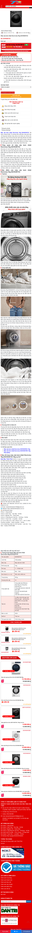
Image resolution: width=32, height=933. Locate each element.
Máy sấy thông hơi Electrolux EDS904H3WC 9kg (12, 745)
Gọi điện (6, 931)
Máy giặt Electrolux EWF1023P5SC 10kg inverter (12, 722)
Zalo (16, 931)
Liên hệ (2, 843)
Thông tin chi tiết (6, 128)
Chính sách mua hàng (6, 877)
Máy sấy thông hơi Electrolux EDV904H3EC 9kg (12, 700)
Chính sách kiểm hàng (6, 886)
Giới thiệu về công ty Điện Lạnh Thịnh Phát (11, 841)
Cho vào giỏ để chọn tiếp (16, 96)
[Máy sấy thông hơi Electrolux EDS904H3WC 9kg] (16, 736)
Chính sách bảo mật (6, 882)
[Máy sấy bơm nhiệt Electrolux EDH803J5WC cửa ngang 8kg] (16, 782)
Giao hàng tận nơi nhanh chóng (10, 91)
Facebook (27, 931)
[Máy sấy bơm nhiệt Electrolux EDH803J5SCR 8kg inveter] (7, 639)
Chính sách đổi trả (5, 888)
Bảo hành (3, 894)
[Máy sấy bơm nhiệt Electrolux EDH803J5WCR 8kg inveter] (7, 629)
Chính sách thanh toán (6, 880)
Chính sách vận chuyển (7, 884)
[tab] (16, 128)
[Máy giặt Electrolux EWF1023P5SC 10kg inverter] (16, 713)
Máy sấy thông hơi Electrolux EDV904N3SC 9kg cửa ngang (15, 768)
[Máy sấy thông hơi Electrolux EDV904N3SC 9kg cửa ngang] (16, 759)
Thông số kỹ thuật (6, 130)
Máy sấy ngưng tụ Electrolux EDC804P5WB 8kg (12, 677)
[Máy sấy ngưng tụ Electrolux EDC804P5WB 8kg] (16, 668)
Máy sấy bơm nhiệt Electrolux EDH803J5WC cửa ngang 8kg (15, 791)
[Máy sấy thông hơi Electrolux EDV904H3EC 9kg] (7, 649)
